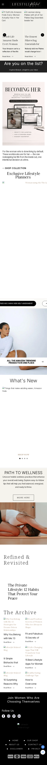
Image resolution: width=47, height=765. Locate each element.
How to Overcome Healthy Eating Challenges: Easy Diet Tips (34, 682)
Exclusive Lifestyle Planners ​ (23, 175)
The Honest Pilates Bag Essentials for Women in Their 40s (33, 40)
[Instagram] (8, 716)
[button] (4, 35)
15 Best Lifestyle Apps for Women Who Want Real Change (34, 662)
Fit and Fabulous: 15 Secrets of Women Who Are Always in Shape (34, 636)
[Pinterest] (14, 716)
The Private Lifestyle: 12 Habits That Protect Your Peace (23, 592)
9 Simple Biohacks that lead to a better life (12, 661)
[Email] (19, 716)
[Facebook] (3, 716)
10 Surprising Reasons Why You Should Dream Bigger (11, 682)
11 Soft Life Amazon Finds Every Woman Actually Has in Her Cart (10, 40)
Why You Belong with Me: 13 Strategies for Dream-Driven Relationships (12, 636)
